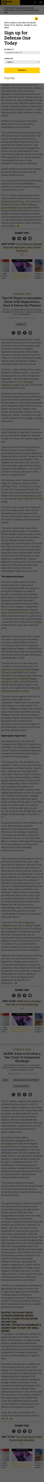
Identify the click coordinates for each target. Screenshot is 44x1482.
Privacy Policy (9, 78)
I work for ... (9, 58)
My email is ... (9, 49)
